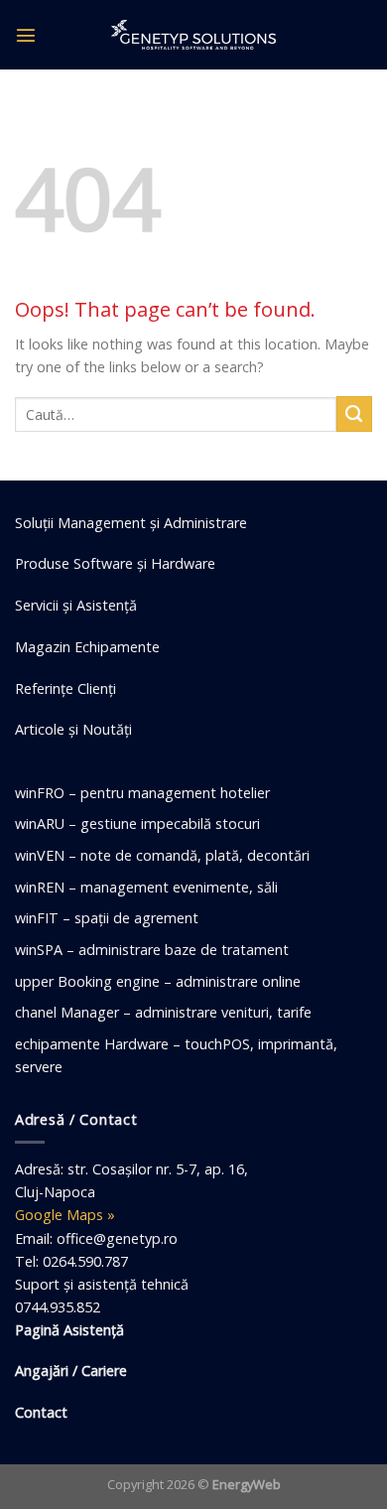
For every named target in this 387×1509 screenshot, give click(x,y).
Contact (41, 1412)
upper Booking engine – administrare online (158, 981)
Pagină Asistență (69, 1329)
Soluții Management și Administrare (131, 522)
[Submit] (354, 414)
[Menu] (26, 35)
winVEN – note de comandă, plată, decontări (162, 855)
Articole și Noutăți (73, 729)
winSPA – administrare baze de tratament (152, 949)
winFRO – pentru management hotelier (142, 792)
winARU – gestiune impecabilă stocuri (137, 823)
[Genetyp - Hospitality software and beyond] (193, 35)
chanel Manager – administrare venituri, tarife (163, 1012)
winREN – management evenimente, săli (146, 887)
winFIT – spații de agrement (106, 917)
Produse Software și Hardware (115, 563)
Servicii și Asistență (76, 605)
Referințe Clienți (65, 688)
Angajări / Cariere (71, 1370)
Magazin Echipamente (87, 646)
